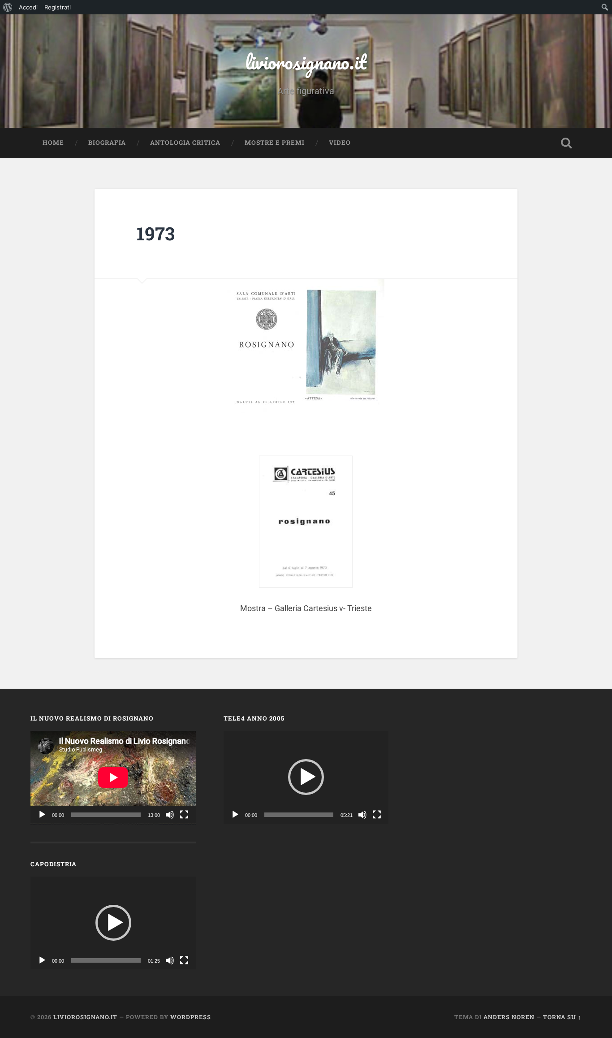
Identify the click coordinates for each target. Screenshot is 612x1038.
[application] (113, 777)
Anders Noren (508, 1017)
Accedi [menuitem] (28, 7)
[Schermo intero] (184, 814)
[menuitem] (8, 7)
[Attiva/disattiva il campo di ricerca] (566, 143)
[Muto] (169, 814)
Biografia (107, 143)
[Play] (42, 814)
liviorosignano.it (305, 62)
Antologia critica (185, 143)
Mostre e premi (275, 143)
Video (340, 143)
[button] (113, 923)
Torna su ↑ (562, 1017)
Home (53, 143)
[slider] (106, 960)
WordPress (190, 1017)
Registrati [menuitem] (57, 7)
